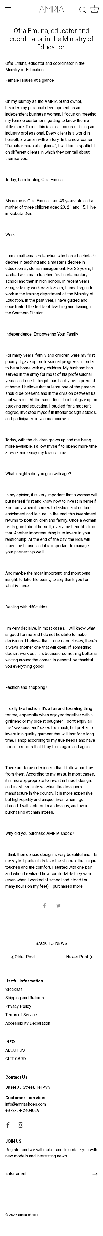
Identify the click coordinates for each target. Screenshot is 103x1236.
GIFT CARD (15, 1059)
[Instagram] (20, 1125)
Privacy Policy (18, 1006)
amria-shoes (28, 1214)
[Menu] (8, 10)
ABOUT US (15, 1050)
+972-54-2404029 (22, 1110)
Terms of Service (21, 1015)
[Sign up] (95, 1173)
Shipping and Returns (24, 998)
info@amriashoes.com (25, 1104)
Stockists (14, 989)
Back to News (51, 943)
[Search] (82, 10)
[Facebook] (8, 1125)
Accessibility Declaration (27, 1023)
